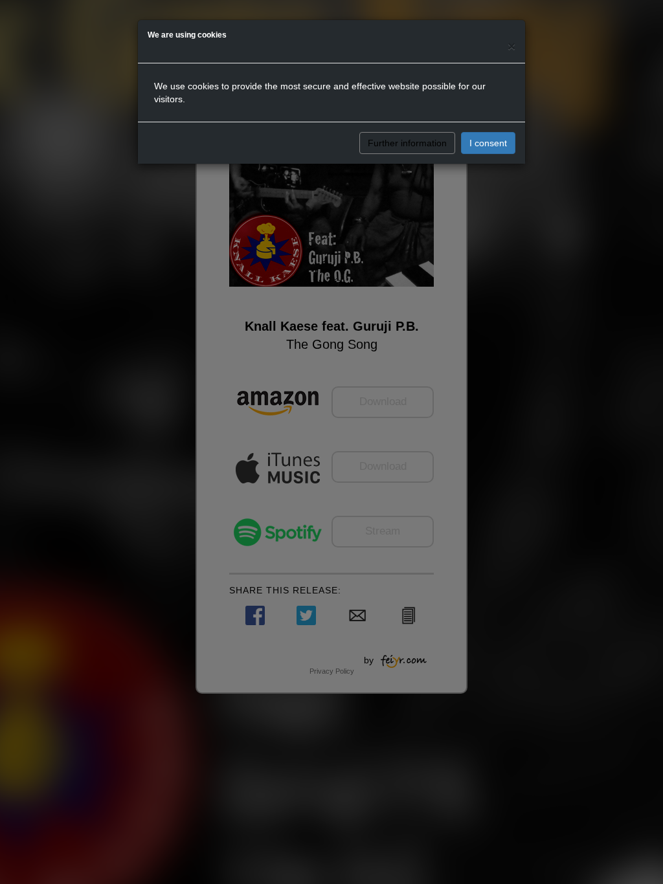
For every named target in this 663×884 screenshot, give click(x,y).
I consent (488, 143)
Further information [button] (407, 143)
